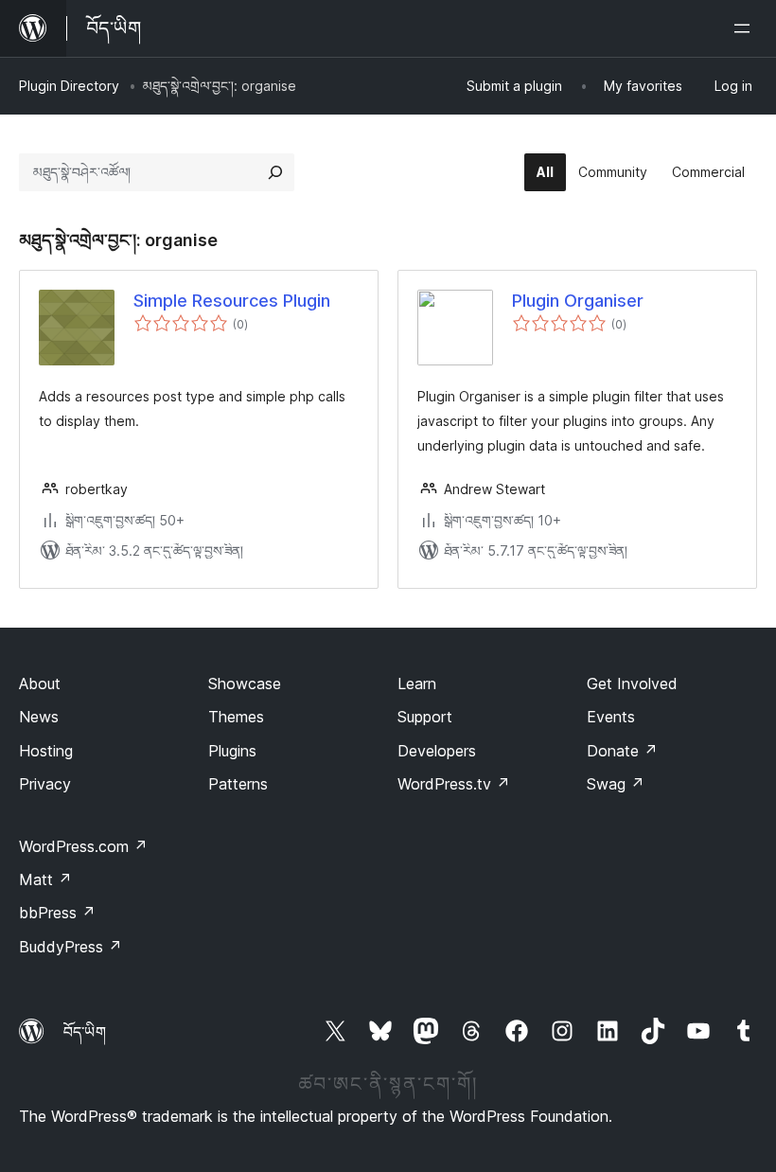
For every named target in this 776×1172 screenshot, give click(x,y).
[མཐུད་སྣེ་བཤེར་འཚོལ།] (275, 172)
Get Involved (632, 683)
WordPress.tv (453, 783)
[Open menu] (745, 28)
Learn (416, 683)
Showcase (244, 683)
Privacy (45, 783)
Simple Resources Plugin (231, 301)
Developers (436, 750)
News (39, 716)
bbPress (57, 912)
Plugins (232, 750)
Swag (615, 783)
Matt (45, 879)
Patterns (238, 783)
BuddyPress (70, 946)
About (40, 683)
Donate (622, 750)
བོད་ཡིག (84, 1031)
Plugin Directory (69, 86)
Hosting (46, 750)
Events (611, 716)
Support (424, 716)
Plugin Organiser (578, 301)
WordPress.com (83, 846)
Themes (236, 716)
